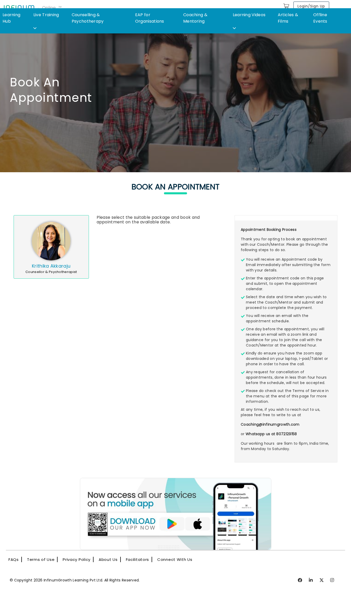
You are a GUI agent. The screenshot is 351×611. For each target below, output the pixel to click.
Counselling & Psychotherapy (88, 18)
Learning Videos (249, 15)
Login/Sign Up (311, 6)
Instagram (332, 580)
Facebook (300, 580)
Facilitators (137, 559)
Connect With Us (174, 559)
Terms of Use (40, 559)
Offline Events (320, 18)
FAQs (13, 559)
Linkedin (311, 580)
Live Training (46, 15)
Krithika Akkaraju (51, 266)
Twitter (321, 580)
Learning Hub (11, 18)
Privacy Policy (76, 559)
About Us (108, 559)
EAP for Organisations (149, 18)
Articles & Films (288, 18)
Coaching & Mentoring (195, 18)
